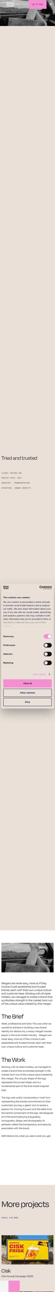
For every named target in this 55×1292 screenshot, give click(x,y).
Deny (27, 702)
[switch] (48, 645)
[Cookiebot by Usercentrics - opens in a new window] (39, 587)
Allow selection (27, 693)
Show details (39, 674)
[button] (51, 4)
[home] (10, 4)
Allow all (27, 683)
